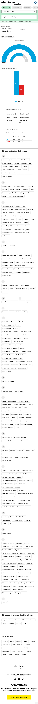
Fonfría (17, 262)
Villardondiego (6, 586)
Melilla (11, 654)
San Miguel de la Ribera (25, 480)
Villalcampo (21, 563)
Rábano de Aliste (6, 460)
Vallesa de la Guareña (17, 546)
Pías (18, 427)
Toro (11, 517)
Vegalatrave (18, 550)
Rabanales (5, 450)
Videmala (22, 553)
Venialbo (26, 550)
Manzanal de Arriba (26, 331)
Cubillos (28, 229)
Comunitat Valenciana (14, 648)
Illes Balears (21, 651)
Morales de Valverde (7, 361)
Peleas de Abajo (16, 407)
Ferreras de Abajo (7, 259)
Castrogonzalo (21, 216)
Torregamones (6, 520)
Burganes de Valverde (27, 193)
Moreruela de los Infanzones (10, 364)
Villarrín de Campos (18, 586)
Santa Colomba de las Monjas (25, 493)
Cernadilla (5, 226)
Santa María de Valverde (8, 503)
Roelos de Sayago (7, 457)
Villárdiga (17, 593)
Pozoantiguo (24, 421)
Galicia (13, 651)
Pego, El (31, 404)
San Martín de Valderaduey (9, 480)
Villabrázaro (31, 553)
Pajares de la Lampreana (9, 401)
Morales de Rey (6, 358)
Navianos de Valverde (8, 381)
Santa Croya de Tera (26, 497)
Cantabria (32, 641)
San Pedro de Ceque (20, 483)
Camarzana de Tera (7, 209)
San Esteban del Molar (8, 477)
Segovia (32, 620)
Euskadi (25, 648)
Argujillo (25, 169)
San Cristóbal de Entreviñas (23, 474)
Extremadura (5, 651)
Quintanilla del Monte (20, 437)
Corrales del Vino (6, 229)
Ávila (25, 623)
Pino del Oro (5, 417)
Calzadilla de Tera (20, 206)
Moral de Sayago (26, 351)
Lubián (18, 312)
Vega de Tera (29, 546)
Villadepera (19, 556)
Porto (17, 421)
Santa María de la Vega (24, 500)
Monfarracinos (6, 351)
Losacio (12, 312)
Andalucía (5, 641)
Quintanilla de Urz (7, 437)
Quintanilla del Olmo (7, 440)
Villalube (20, 566)
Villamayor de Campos (8, 569)
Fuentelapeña (29, 269)
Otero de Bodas (19, 391)
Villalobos (29, 563)
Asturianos (29, 173)
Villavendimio (6, 589)
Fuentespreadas (6, 275)
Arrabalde (12, 173)
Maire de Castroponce (8, 325)
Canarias (25, 641)
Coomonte (20, 226)
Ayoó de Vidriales (7, 176)
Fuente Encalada (18, 269)
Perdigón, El (5, 411)
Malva (18, 325)
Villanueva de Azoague (8, 573)
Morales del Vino (20, 361)
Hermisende (5, 302)
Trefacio (4, 523)
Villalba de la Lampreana (9, 563)
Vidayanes (15, 553)
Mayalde (26, 338)
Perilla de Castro (23, 411)
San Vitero (21, 490)
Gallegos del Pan (13, 285)
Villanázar (5, 579)
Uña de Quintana (6, 533)
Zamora (4, 602)
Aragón (12, 641)
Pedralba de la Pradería (20, 404)
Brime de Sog (6, 193)
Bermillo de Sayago (15, 189)
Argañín (19, 169)
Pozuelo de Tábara (7, 424)
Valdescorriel (5, 546)
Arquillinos (5, 173)
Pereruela (13, 411)
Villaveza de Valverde (17, 589)
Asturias (18, 641)
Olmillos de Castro (7, 391)
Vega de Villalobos (7, 550)
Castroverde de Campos (8, 219)
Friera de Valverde (7, 269)
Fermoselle (28, 255)
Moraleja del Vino (20, 355)
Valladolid (11, 623)
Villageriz (21, 559)
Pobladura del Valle (7, 421)
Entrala (4, 245)
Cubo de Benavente (7, 232)
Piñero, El (14, 417)
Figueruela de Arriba (7, 262)
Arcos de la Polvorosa (8, 169)
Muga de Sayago (6, 371)
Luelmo (24, 312)
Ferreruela (28, 259)
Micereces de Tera (18, 341)
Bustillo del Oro (6, 196)
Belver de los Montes (19, 186)
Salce (4, 470)
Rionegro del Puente (7, 454)
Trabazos (27, 520)
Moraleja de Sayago (7, 355)
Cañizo (32, 219)
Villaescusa (28, 556)
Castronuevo (30, 216)
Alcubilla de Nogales (23, 160)
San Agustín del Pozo (27, 470)
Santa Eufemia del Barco (8, 500)
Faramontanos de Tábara (9, 255)
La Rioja (29, 651)
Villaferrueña (5, 559)
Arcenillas (25, 166)
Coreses (27, 226)
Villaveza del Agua (7, 593)
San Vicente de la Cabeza (9, 490)
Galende (4, 285)
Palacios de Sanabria (23, 401)
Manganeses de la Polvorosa (10, 331)
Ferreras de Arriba (19, 259)
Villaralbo (4, 583)
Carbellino (30, 209)
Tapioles (4, 517)
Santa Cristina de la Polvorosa (10, 497)
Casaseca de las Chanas (23, 212)
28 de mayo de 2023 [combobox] (8, 11)
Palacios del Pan (6, 404)
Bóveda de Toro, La (18, 196)
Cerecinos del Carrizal (22, 222)
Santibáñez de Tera (23, 503)
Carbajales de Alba (20, 209)
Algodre (17, 163)
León (11, 620)
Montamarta (16, 351)
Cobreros (12, 226)
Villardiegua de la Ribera (26, 583)
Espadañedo (12, 245)
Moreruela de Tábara (25, 364)
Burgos (4, 620)
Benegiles (5, 189)
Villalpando (13, 566)
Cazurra (19, 219)
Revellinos (20, 450)
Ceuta (4, 648)
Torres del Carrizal (17, 520)
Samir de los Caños (14, 470)
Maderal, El (5, 321)
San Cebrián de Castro (8, 474)
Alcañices (13, 160)
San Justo (19, 477)
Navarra (24, 654)
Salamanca (25, 620)
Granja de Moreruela (21, 288)
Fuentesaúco (17, 272)
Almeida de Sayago (7, 166)
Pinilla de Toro (28, 414)
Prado (17, 424)
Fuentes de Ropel (7, 272)
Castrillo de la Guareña (8, 216)
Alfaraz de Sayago (7, 163)
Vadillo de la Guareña (8, 543)
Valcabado (19, 543)
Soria (4, 623)
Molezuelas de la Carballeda (10, 348)
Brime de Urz (15, 193)
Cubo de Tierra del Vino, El (22, 232)
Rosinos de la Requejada (21, 457)
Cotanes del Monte (19, 229)
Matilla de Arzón (6, 338)
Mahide (21, 321)
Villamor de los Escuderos (24, 569)
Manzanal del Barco (24, 335)
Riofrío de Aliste (29, 450)
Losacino (4, 312)
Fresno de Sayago (20, 265)
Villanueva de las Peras (8, 576)
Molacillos (19, 345)
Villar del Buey (25, 579)
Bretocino (25, 189)
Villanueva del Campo (23, 576)
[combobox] (20, 17)
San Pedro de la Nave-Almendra (11, 487)
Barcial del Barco (6, 186)
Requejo (12, 450)
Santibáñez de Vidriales (8, 507)
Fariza (20, 255)
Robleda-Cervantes (27, 454)
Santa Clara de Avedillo (8, 493)
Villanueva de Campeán (23, 573)
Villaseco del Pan (29, 586)
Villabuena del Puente (8, 556)
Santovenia (20, 507)
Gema (11, 288)
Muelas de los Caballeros (9, 368)
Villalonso (5, 566)
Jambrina (22, 302)
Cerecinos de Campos (8, 222)
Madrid (4, 654)
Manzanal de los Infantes (9, 335)
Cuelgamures (5, 236)
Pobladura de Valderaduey (26, 417)
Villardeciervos (14, 583)
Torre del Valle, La (20, 517)
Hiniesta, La (14, 302)
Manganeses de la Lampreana (10, 328)
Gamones (4, 288)
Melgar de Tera (6, 341)
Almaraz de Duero (26, 163)
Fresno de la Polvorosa (28, 262)
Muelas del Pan (22, 368)
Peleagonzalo (6, 407)
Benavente (30, 186)
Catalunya (27, 644)
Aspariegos (21, 173)
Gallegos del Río (25, 285)
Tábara (11, 523)
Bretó (32, 189)
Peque (25, 407)
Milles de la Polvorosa (8, 345)
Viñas (24, 593)
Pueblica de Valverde (7, 427)
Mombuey (22, 348)
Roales (18, 454)
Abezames (5, 160)
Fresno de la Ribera (7, 265)
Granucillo (32, 288)
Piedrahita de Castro (16, 414)
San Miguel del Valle (7, 483)
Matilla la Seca (17, 338)
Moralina (29, 361)
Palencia (17, 620)
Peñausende (5, 414)
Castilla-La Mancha (17, 644)
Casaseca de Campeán (8, 212)
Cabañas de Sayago (7, 206)
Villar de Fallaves (14, 579)
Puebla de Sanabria (26, 424)
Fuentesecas (26, 272)
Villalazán (28, 559)
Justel (28, 302)
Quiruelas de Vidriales (21, 440)
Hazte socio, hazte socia (19, 697)
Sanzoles (28, 507)
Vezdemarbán (6, 553)
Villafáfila (14, 559)
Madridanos (14, 321)
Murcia (17, 654)
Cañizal (26, 219)
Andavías (17, 166)
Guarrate (4, 292)
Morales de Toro (17, 358)
